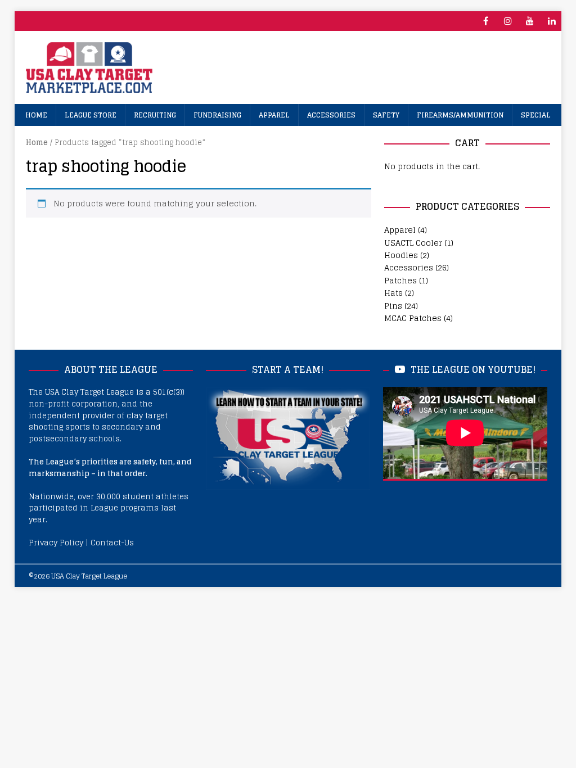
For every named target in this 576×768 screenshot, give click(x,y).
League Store (90, 115)
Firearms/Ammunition (460, 115)
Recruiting (155, 115)
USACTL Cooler (413, 243)
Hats (393, 293)
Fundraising (217, 115)
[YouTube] (529, 21)
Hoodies (401, 255)
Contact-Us (112, 542)
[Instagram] (508, 21)
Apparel (274, 115)
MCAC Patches (413, 318)
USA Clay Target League (89, 576)
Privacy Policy (56, 542)
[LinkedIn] (551, 21)
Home (36, 115)
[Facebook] (486, 21)
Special (536, 115)
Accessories (331, 115)
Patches (400, 280)
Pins (393, 306)
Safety (386, 115)
